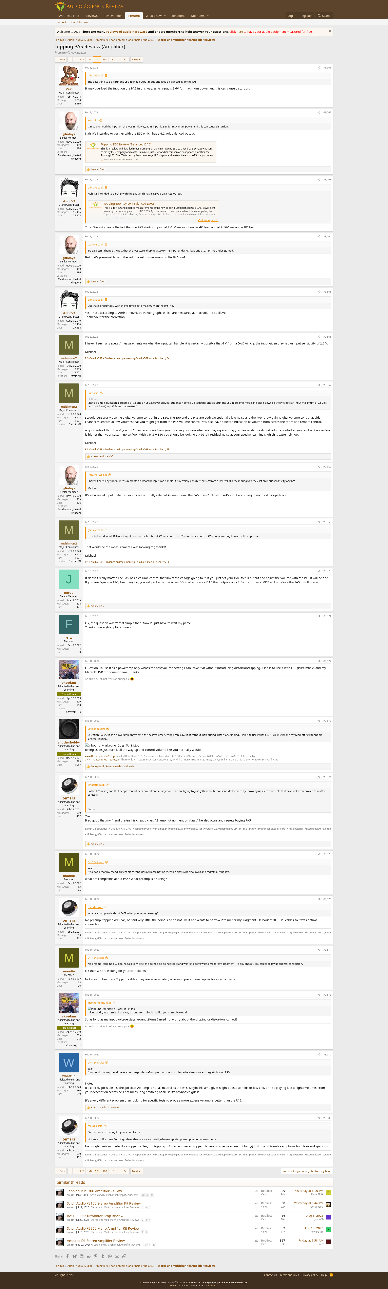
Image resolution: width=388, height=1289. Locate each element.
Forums (134, 16)
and (102, 456)
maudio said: (95, 907)
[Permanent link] (146, 834)
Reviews (92, 16)
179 (97, 59)
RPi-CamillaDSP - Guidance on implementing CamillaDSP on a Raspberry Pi (127, 358)
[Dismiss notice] (329, 31)
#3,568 (327, 467)
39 (142, 1194)
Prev (62, 59)
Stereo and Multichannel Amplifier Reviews (114, 1195)
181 (112, 59)
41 (152, 1194)
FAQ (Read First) (69, 16)
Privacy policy (310, 1275)
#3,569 (327, 522)
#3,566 (327, 336)
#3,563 (327, 179)
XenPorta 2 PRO (178, 1285)
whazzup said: (96, 785)
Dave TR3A (317, 1194)
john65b (319, 1219)
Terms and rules (289, 1275)
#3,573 (327, 720)
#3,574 (327, 777)
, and (113, 766)
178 (89, 59)
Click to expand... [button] (208, 220)
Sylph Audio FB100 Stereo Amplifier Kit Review (104, 1203)
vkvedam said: (96, 729)
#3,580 (327, 1118)
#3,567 (327, 385)
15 (144, 1244)
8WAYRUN (213, 1285)
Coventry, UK (73, 712)
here (240, 31)
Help (324, 1275)
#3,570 (327, 571)
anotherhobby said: (99, 1003)
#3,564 (327, 236)
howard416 (317, 1231)
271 (125, 59)
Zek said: (93, 120)
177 (82, 59)
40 (147, 1194)
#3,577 (327, 949)
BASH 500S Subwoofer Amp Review (95, 1215)
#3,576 (327, 899)
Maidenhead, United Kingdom (69, 157)
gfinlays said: (95, 75)
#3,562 (327, 112)
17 (154, 1244)
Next (135, 59)
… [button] (75, 59)
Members (198, 16)
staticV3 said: (95, 244)
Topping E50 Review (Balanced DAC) (126, 144)
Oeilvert (319, 1244)
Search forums (79, 22)
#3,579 (327, 1054)
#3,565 (327, 291)
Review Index (113, 16)
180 (105, 59)
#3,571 (327, 616)
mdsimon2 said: (97, 474)
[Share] (319, 67)
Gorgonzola (317, 1206)
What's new (154, 16)
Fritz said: (93, 393)
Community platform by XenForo (172, 1282)
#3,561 (327, 67)
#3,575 (327, 854)
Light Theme (66, 1275)
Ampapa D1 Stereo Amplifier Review (96, 1240)
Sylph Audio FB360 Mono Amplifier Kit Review (103, 1228)
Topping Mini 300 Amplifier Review (94, 1191)
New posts (61, 22)
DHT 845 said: (96, 862)
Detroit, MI (75, 376)
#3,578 (327, 994)
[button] (165, 15)
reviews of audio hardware (127, 31)
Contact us (270, 1275)
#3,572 (327, 661)
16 (149, 1244)
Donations (178, 16)
